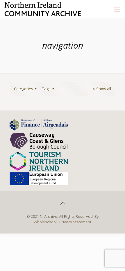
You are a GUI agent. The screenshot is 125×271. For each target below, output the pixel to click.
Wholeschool (45, 221)
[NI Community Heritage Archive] (42, 8)
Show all (103, 88)
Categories (23, 88)
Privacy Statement (75, 221)
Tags (46, 88)
